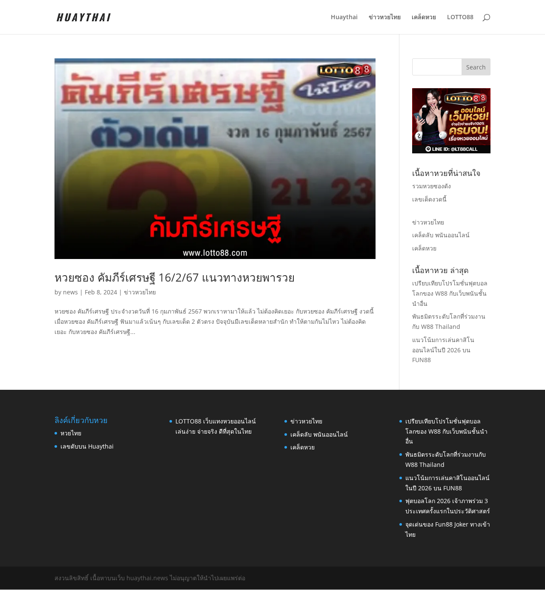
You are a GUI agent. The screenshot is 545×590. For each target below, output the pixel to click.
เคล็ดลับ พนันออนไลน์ (441, 235)
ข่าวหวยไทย (385, 17)
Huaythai (344, 17)
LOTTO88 (460, 17)
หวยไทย (70, 433)
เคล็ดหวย (424, 17)
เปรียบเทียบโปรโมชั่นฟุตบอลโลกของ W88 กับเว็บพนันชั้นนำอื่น (450, 293)
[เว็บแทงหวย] (451, 151)
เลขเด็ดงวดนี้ (429, 199)
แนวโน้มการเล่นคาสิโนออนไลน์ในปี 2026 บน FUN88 (443, 350)
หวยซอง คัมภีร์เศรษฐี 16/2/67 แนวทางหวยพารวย (174, 277)
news (70, 292)
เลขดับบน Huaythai (87, 446)
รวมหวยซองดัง (431, 186)
